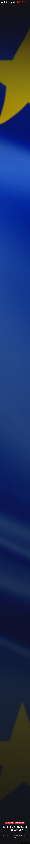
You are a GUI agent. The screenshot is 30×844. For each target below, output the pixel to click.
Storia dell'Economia (19, 822)
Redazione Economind (7, 835)
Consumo (8, 822)
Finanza (12, 822)
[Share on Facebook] (11, 838)
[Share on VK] (19, 838)
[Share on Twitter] (14, 838)
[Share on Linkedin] (16, 838)
